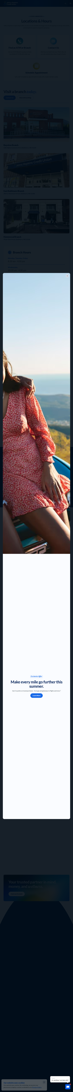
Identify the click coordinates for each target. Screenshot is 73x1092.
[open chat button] (67, 1086)
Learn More (37, 695)
